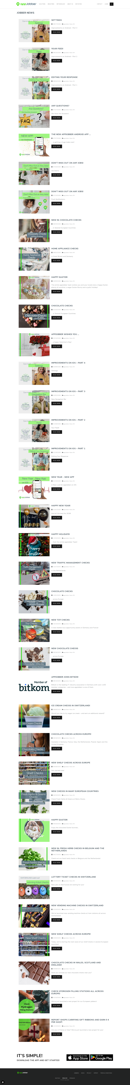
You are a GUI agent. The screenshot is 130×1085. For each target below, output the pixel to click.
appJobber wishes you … (65, 334)
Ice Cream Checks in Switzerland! (70, 705)
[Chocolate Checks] (34, 316)
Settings (56, 20)
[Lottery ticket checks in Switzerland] (34, 887)
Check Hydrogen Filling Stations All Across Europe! (77, 992)
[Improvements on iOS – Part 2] (34, 430)
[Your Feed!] (34, 59)
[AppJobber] (26, 4)
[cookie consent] (3, 1082)
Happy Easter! (59, 277)
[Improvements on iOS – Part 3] (34, 401)
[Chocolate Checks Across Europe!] (34, 744)
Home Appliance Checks (64, 248)
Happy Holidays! (60, 534)
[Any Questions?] (34, 116)
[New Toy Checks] (34, 630)
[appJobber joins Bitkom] (34, 687)
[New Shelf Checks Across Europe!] (34, 944)
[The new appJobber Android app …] (34, 144)
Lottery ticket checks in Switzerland (73, 877)
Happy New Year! (60, 505)
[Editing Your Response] (34, 87)
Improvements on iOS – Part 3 (68, 391)
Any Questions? (60, 105)
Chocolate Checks (62, 305)
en (111, 4)
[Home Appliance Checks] (34, 259)
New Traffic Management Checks (70, 562)
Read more (56, 32)
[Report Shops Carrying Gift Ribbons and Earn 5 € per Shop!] (34, 1030)
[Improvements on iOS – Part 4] (34, 373)
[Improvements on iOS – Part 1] (34, 459)
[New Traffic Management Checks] (34, 573)
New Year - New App (62, 477)
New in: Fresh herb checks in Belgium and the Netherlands (77, 849)
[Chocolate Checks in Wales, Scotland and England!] (34, 973)
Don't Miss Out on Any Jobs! (67, 163)
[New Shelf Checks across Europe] (34, 773)
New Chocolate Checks (64, 648)
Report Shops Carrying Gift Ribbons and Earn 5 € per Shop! (80, 1020)
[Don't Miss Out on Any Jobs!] (34, 173)
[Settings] (34, 30)
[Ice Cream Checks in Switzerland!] (34, 716)
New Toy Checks (60, 620)
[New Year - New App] (34, 487)
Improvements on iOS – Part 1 (68, 448)
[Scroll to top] (126, 1081)
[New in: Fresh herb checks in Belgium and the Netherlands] (34, 858)
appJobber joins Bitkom (64, 677)
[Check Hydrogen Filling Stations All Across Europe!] (34, 1001)
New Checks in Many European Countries (75, 791)
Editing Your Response (64, 77)
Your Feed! (57, 48)
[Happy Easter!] (34, 287)
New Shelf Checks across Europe (70, 762)
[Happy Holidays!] (34, 544)
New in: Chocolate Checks (66, 220)
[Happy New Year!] (34, 516)
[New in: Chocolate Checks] (34, 230)
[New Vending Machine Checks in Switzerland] (34, 916)
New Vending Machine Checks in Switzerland (77, 905)
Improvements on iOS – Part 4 (68, 363)
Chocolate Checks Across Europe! (71, 734)
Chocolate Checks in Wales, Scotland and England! (76, 963)
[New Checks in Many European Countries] (34, 801)
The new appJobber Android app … (71, 134)
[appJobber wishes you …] (34, 344)
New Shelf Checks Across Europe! (71, 934)
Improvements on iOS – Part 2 (68, 420)
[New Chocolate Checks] (34, 658)
